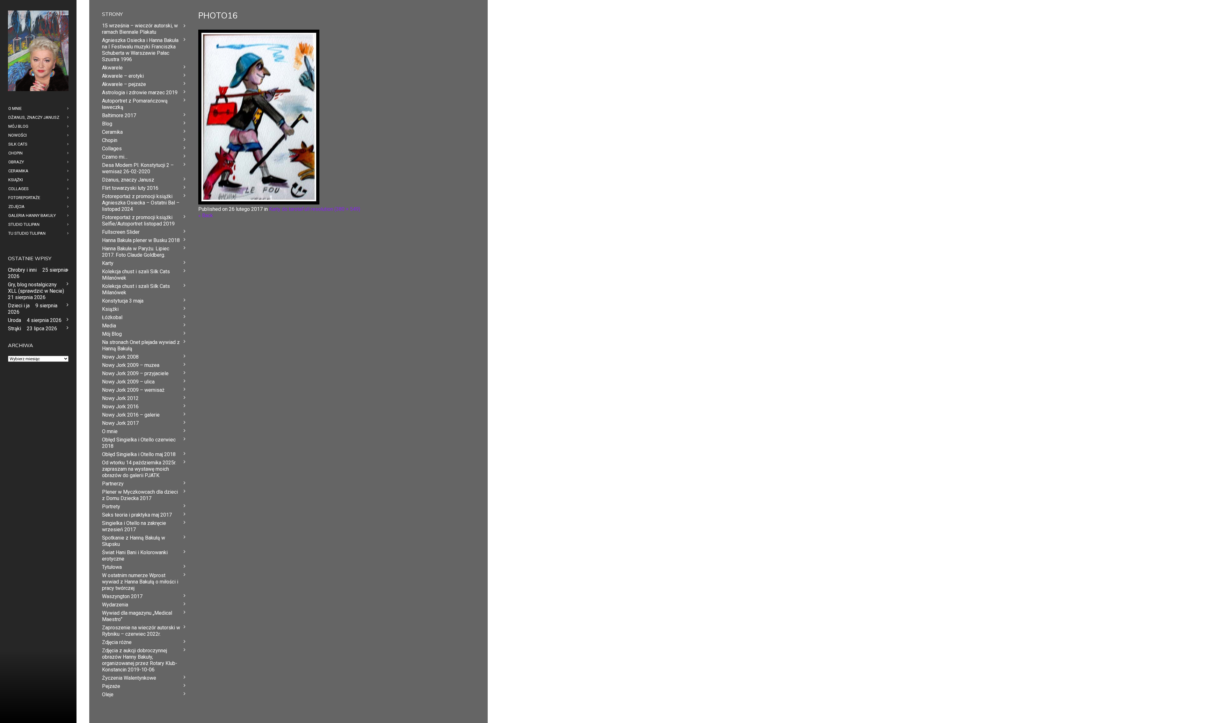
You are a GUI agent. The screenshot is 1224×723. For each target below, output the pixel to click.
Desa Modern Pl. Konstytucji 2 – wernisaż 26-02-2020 (138, 168)
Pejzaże (111, 686)
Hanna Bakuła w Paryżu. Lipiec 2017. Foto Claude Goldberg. (135, 252)
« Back (205, 215)
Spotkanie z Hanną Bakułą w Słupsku (133, 541)
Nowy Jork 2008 (120, 357)
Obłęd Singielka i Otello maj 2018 (139, 454)
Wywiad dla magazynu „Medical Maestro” (137, 616)
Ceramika (112, 132)
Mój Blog (112, 334)
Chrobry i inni (22, 270)
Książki (110, 309)
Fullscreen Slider (121, 232)
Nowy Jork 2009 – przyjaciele (135, 373)
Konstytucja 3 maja (122, 301)
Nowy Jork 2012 (120, 398)
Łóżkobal (112, 317)
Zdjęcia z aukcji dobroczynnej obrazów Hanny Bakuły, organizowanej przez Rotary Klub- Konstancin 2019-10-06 (139, 660)
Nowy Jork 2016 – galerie (131, 415)
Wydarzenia (115, 605)
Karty (107, 263)
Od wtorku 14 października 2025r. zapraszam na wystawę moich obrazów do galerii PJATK (139, 469)
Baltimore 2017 (119, 115)
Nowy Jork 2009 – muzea (130, 365)
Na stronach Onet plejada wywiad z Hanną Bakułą (141, 345)
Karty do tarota (285, 209)
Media (109, 326)
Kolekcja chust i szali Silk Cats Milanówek (136, 274)
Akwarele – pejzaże (124, 84)
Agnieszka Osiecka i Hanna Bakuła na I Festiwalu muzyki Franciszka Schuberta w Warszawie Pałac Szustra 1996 (140, 49)
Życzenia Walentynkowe (129, 678)
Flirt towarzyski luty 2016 (130, 188)
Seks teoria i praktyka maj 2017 (137, 515)
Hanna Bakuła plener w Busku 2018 (141, 240)
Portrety (111, 507)
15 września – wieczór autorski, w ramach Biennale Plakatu (140, 29)
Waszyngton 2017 (122, 596)
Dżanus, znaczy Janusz (128, 180)
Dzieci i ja (19, 306)
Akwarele (112, 68)
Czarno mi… (114, 157)
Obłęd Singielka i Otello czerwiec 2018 (139, 443)
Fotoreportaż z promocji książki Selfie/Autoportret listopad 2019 (138, 220)
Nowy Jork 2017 (120, 423)
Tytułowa (112, 567)
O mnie (110, 431)
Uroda (14, 320)
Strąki (14, 329)
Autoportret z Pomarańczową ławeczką (135, 104)
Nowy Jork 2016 (120, 407)
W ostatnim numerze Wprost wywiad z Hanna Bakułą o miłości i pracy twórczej (140, 581)
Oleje (107, 694)
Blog (107, 124)
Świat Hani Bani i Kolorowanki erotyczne (135, 555)
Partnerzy (113, 484)
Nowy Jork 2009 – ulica (128, 382)
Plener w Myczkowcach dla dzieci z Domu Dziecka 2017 (140, 495)
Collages (112, 149)
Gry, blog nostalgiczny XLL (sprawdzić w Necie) (36, 288)
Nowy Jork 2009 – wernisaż (133, 390)
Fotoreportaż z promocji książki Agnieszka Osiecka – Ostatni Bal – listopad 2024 (140, 202)
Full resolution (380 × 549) (331, 209)
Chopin (109, 140)
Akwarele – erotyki (123, 76)
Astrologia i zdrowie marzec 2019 (140, 92)
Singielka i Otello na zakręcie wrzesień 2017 (134, 526)
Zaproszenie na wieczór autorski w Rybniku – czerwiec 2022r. (141, 631)
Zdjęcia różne (117, 642)
